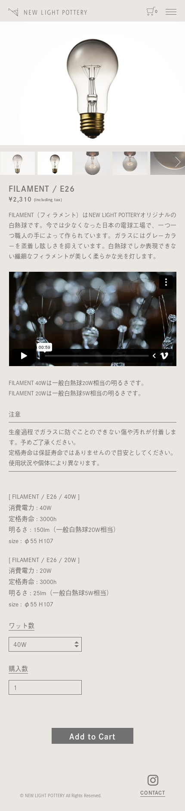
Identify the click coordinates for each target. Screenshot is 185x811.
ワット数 (21, 626)
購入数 (18, 669)
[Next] (178, 163)
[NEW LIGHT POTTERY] (48, 12)
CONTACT (152, 792)
